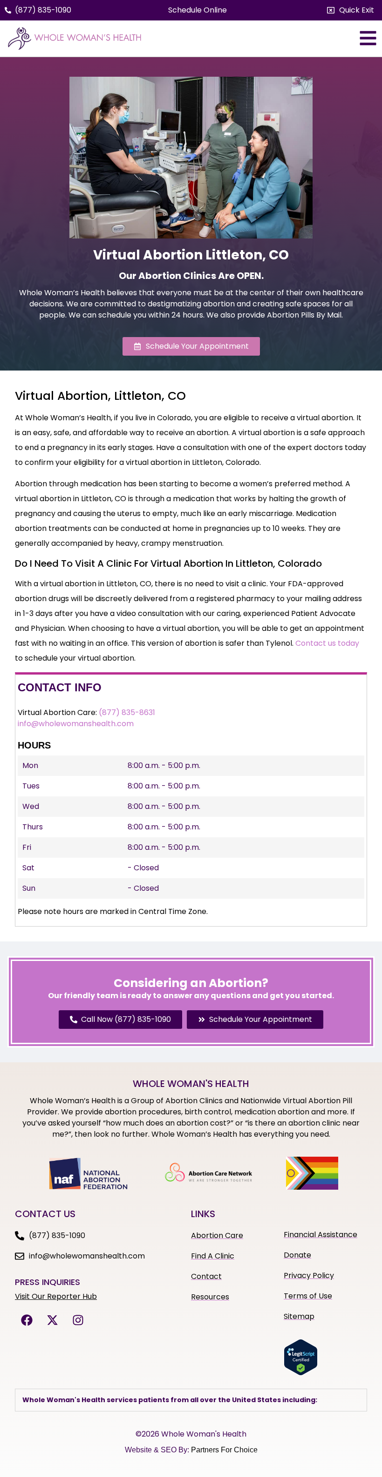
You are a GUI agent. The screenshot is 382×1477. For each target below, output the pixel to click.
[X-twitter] (52, 1319)
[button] (350, 10)
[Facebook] (26, 1319)
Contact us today (327, 643)
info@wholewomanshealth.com (76, 723)
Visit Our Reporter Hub (56, 1296)
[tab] (191, 1400)
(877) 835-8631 (127, 712)
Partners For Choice (224, 1450)
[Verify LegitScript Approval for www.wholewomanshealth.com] (301, 1373)
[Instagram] (77, 1319)
